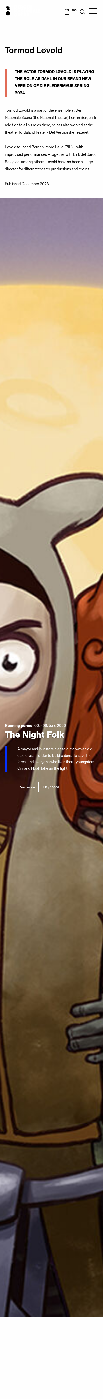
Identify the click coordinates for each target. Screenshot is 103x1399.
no (74, 10)
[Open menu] (93, 11)
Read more (27, 787)
